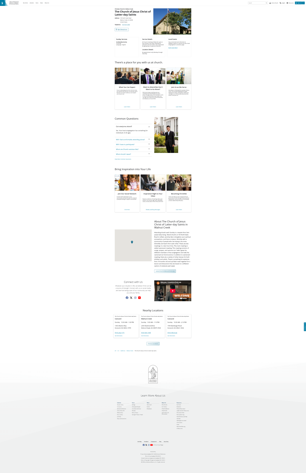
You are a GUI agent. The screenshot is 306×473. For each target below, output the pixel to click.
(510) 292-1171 (119, 333)
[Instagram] (135, 297)
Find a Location (153, 344)
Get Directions (118, 335)
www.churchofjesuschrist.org (165, 271)
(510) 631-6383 (126, 24)
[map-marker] (133, 243)
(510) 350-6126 (172, 333)
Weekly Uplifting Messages (153, 209)
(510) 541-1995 (146, 333)
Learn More (127, 107)
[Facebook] (127, 297)
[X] (131, 297)
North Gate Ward (172, 48)
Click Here (127, 209)
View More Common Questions (123, 159)
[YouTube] (139, 297)
